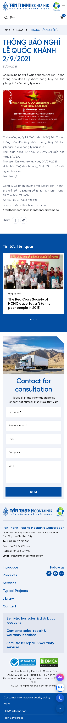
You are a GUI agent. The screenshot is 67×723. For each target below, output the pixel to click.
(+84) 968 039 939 (46, 402)
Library (8, 599)
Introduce (10, 567)
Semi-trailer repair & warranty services (30, 645)
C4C (7, 704)
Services (9, 583)
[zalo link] (61, 573)
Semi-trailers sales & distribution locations (32, 621)
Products (10, 575)
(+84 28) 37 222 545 (18, 541)
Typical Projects (15, 591)
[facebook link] (15, 220)
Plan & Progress (13, 717)
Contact (9, 606)
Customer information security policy (27, 697)
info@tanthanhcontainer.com (26, 556)
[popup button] (60, 708)
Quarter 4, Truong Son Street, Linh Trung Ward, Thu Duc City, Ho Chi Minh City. (31, 534)
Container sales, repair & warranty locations (26, 633)
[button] (30, 319)
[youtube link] (55, 573)
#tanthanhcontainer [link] (16, 210)
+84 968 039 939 (21, 551)
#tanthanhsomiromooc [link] (44, 210)
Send (33, 492)
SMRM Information (15, 711)
